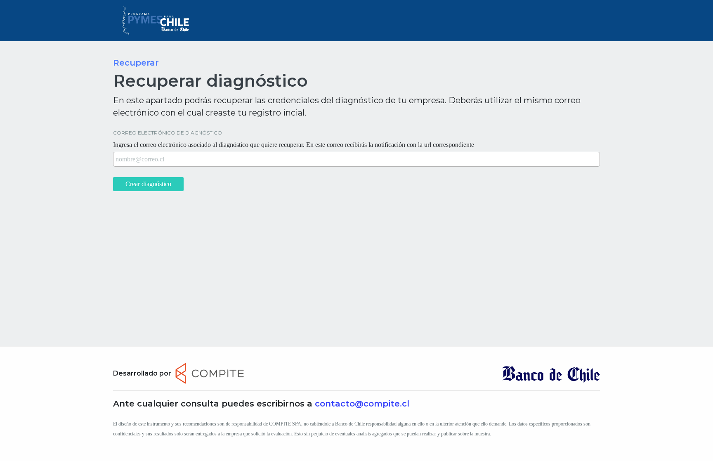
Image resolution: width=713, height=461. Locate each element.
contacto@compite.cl (362, 404)
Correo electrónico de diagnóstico (167, 133)
